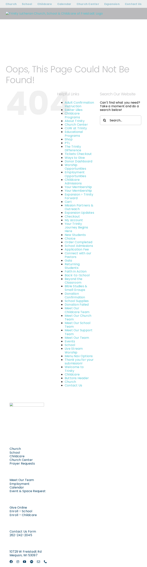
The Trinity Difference (73, 148)
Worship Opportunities (75, 167)
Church (70, 382)
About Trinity (75, 121)
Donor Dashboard (78, 161)
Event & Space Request (28, 491)
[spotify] (31, 561)
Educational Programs (74, 134)
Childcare (72, 374)
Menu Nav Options (79, 356)
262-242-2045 (21, 535)
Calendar (17, 487)
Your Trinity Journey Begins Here (76, 227)
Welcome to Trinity (74, 369)
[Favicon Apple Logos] (27, 404)
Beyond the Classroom (73, 281)
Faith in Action (76, 271)
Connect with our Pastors (78, 255)
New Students (75, 235)
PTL (67, 143)
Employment (19, 484)
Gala (68, 260)
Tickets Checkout (78, 154)
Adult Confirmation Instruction (79, 104)
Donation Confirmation (75, 295)
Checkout (72, 216)
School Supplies (77, 301)
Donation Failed (77, 304)
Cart (68, 202)
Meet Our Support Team (79, 332)
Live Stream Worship (74, 350)
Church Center (76, 124)
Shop (69, 139)
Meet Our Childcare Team (77, 310)
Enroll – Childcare (23, 515)
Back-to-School (77, 275)
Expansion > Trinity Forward (79, 196)
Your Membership (78, 187)
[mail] (38, 561)
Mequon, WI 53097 (24, 555)
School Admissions (79, 246)
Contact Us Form (23, 531)
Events (70, 341)
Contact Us (73, 385)
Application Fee (77, 249)
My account (74, 220)
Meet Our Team (77, 337)
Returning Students (72, 266)
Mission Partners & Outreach (79, 207)
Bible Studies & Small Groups (76, 288)
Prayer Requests (22, 463)
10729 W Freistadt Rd (26, 551)
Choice (70, 238)
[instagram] (17, 561)
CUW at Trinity (76, 128)
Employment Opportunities (75, 174)
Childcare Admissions (73, 182)
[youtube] (24, 561)
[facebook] (11, 561)
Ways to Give (75, 157)
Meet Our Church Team (78, 317)
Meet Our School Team (78, 325)
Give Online (18, 507)
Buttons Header (77, 378)
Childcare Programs (72, 115)
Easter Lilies (73, 110)
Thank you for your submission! (79, 362)
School (70, 345)
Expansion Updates (79, 212)
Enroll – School (21, 511)
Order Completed (78, 242)
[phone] (45, 561)
